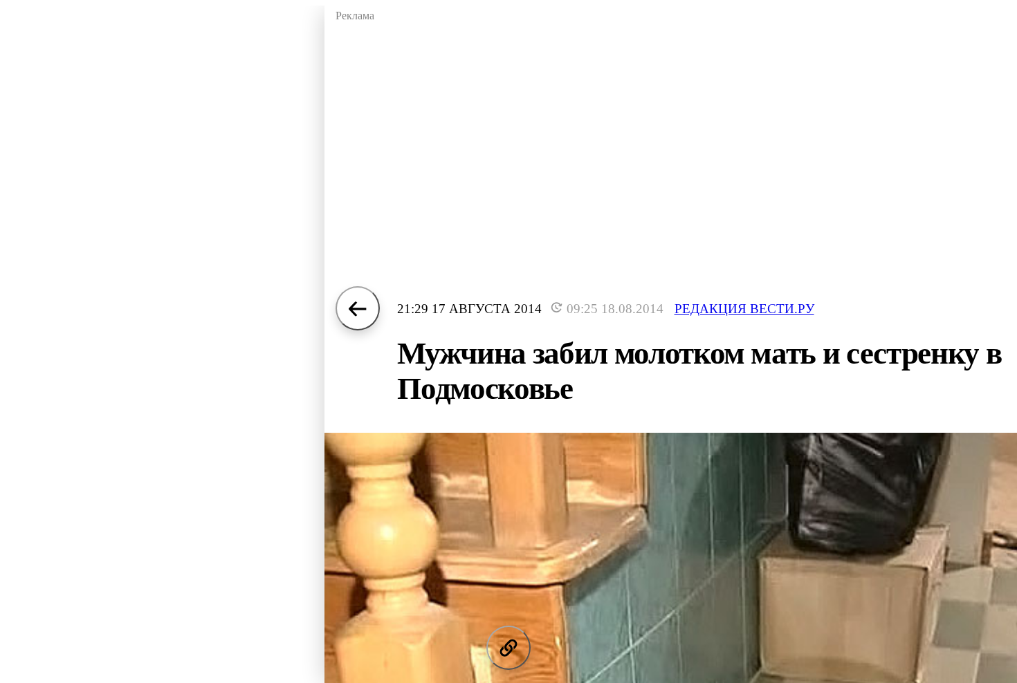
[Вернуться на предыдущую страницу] (358, 308)
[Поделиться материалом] (508, 648)
